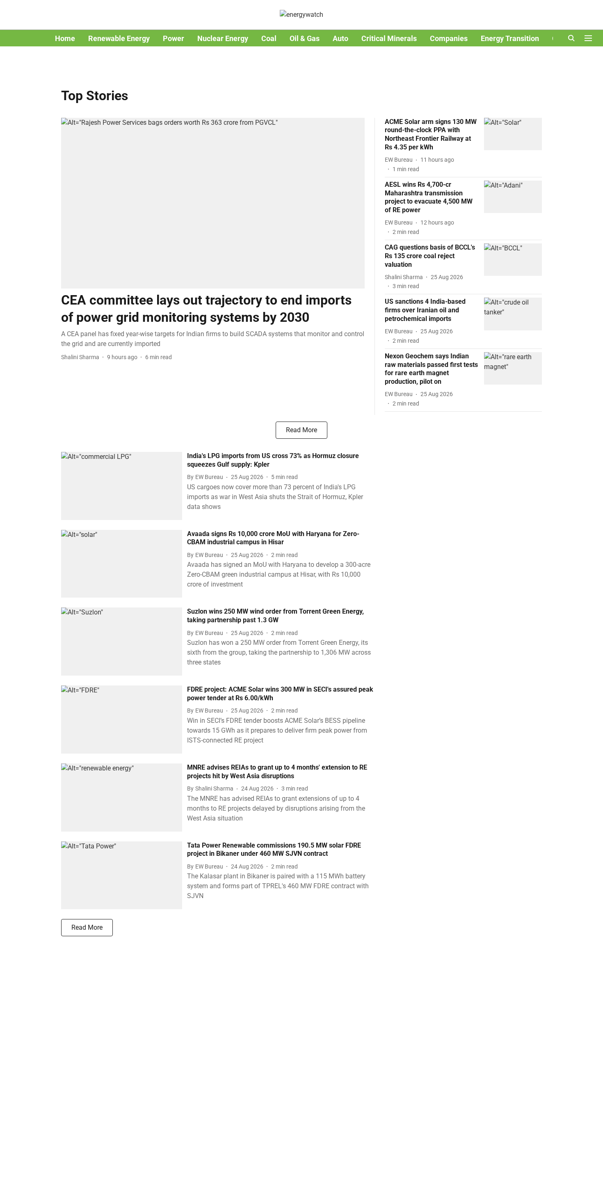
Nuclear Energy (222, 38)
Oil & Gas (305, 38)
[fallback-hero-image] (213, 203)
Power (173, 38)
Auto (340, 38)
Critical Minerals (389, 38)
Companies (449, 38)
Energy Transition (510, 38)
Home (65, 38)
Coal (268, 38)
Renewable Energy (119, 38)
